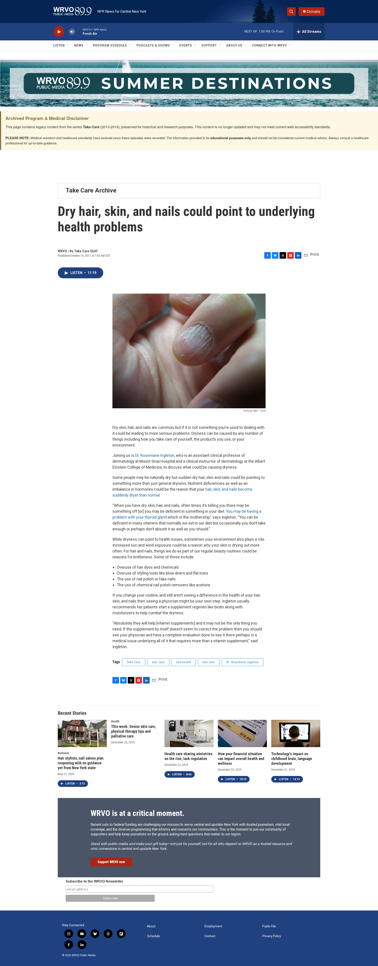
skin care (158, 662)
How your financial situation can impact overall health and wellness (241, 758)
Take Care (134, 662)
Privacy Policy (271, 936)
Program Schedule (110, 45)
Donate (313, 11)
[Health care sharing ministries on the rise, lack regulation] (189, 733)
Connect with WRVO (269, 45)
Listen (59, 45)
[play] (58, 31)
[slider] (79, 31)
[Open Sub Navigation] (68, 45)
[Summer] (189, 83)
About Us (234, 45)
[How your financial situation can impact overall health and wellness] (242, 733)
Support (209, 45)
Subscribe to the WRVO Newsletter (94, 881)
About (151, 926)
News (79, 45)
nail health (183, 662)
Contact (210, 936)
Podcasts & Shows (153, 45)
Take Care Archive (91, 190)
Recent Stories (72, 713)
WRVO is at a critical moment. (137, 813)
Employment (213, 926)
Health (115, 721)
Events (185, 45)
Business (63, 753)
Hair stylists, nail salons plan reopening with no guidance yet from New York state (80, 763)
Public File (269, 926)
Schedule (153, 936)
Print (314, 254)
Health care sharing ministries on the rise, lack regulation (188, 756)
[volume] (72, 32)
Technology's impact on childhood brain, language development (291, 758)
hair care (209, 662)
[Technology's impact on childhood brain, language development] (295, 733)
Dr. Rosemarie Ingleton (154, 455)
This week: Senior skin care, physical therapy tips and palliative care (133, 731)
